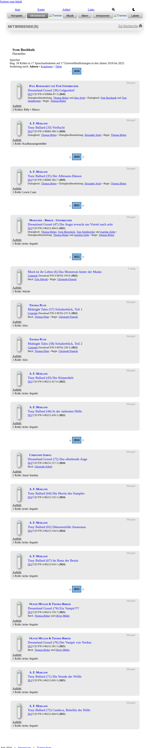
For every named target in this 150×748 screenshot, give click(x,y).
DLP (30, 94)
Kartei (41, 9)
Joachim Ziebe (107, 231)
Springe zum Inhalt (11, 1)
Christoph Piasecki (67, 279)
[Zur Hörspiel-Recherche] (17, 15)
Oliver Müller (62, 615)
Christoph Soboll (43, 466)
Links (91, 9)
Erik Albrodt (41, 279)
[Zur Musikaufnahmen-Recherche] (70, 15)
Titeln (58, 66)
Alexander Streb (92, 135)
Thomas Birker (61, 97)
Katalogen (47, 66)
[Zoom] (113, 9)
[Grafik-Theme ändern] (133, 9)
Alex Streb (79, 97)
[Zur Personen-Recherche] (37, 15)
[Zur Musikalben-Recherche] (85, 15)
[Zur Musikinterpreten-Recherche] (103, 15)
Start (17, 9)
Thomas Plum (42, 316)
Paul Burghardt (109, 97)
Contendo (33, 275)
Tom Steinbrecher (85, 231)
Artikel (66, 9)
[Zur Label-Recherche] (135, 15)
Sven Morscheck (66, 231)
